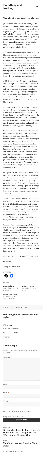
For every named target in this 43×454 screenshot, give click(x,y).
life (24, 307)
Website (6, 401)
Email (6, 392)
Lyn (18, 307)
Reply (7, 338)
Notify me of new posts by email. (14, 417)
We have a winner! (28, 286)
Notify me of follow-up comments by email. (17, 411)
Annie (9, 325)
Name (6, 384)
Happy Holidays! (8, 286)
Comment (7, 357)
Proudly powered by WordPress (13, 451)
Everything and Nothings (12, 6)
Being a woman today (10, 294)
